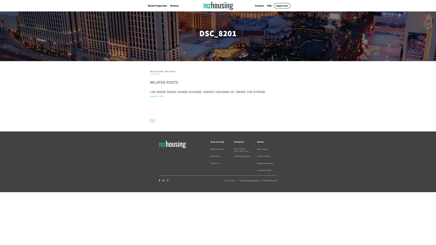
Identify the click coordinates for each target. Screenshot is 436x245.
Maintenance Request (265, 163)
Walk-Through (262, 149)
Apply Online (215, 156)
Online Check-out (263, 156)
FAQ (269, 5)
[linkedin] (163, 180)
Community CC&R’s (264, 170)
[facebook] (159, 180)
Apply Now (282, 5)
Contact (259, 5)
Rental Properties (157, 5)
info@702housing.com (242, 156)
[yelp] (167, 180)
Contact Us (215, 163)
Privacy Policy (230, 180)
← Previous (155, 74)
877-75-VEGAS (241, 150)
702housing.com (252, 180)
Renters (174, 5)
